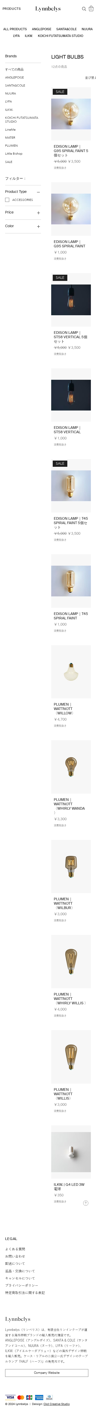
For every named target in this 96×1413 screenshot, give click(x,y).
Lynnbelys (17, 1319)
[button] (91, 8)
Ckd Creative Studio (57, 1404)
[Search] (84, 9)
